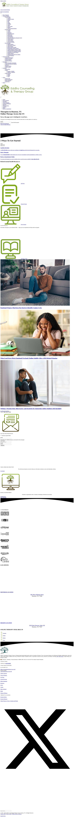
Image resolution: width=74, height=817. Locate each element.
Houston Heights (3, 697)
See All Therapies (10, 55)
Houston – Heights (10, 71)
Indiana (8, 75)
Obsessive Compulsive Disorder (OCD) (14, 37)
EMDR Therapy (10, 44)
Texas (8, 76)
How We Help (7, 43)
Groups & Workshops (9, 57)
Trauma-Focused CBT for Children (13, 54)
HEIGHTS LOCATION (6, 623)
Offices (6, 70)
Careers (1, 687)
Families (8, 23)
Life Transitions (10, 36)
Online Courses (8, 67)
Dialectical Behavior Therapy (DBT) (14, 50)
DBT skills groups (60, 656)
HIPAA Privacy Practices (17, 814)
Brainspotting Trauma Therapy (13, 48)
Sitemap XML (3, 814)
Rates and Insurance (8, 79)
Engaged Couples (10, 19)
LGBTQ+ (9, 24)
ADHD (8, 30)
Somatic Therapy (10, 53)
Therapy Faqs (7, 78)
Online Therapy (10, 46)
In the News (7, 81)
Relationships (9, 35)
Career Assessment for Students (11, 63)
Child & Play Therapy (11, 45)
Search (1, 121)
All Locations (7, 69)
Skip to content (3, 0)
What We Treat (8, 29)
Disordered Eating (10, 33)
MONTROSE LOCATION (6, 592)
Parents (8, 20)
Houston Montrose (3, 699)
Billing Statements (3, 681)
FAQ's (1, 685)
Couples (8, 18)
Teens (8, 22)
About (4, 77)
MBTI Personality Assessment (10, 62)
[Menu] (0, 13)
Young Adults (9, 26)
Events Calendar (8, 59)
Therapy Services (3, 673)
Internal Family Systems (11, 47)
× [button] (0, 97)
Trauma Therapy (10, 38)
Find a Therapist (6, 14)
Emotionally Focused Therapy (12, 52)
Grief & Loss (9, 34)
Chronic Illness (10, 39)
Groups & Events (6, 56)
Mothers (8, 27)
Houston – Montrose (11, 72)
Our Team (2, 677)
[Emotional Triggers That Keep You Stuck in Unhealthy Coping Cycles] (35, 305)
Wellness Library (8, 66)
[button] (12, 183)
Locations (5, 68)
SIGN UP (2, 445)
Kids (8, 21)
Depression (9, 32)
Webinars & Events (8, 58)
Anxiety (8, 31)
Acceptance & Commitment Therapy (14, 51)
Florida (8, 74)
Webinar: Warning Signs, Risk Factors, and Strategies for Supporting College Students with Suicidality (31, 408)
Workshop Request (8, 60)
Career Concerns (10, 41)
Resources (5, 61)
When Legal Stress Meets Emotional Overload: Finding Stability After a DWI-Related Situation (28, 358)
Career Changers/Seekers (12, 28)
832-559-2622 (8, 663)
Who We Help (7, 17)
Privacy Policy (9, 814)
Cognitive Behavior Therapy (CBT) (14, 49)
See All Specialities (10, 42)
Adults (8, 25)
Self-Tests (7, 64)
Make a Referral (8, 80)
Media (1, 691)
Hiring (4, 82)
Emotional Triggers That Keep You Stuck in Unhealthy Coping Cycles (21, 308)
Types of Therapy (6, 16)
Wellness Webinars (3, 693)
